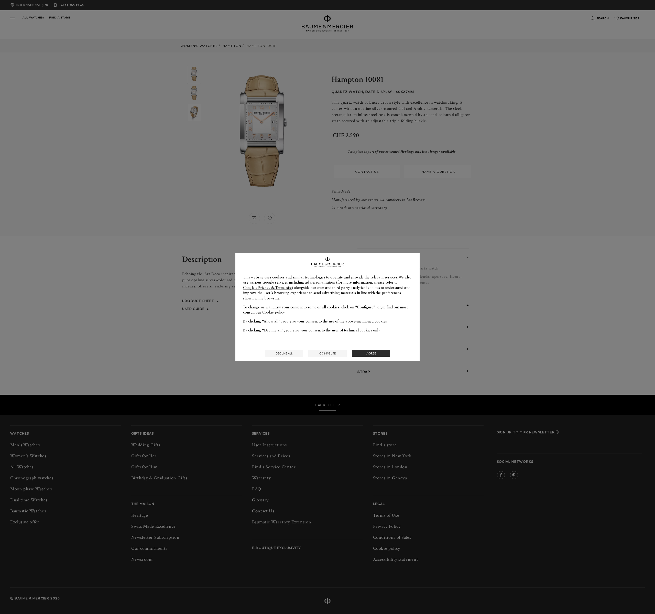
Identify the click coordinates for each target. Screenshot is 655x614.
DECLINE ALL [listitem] (284, 353)
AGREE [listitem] (371, 353)
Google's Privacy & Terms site (267, 288)
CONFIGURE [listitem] (327, 353)
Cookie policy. (273, 312)
